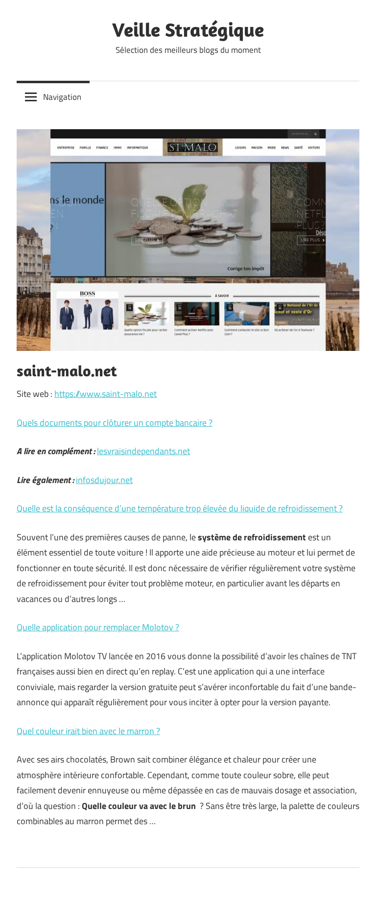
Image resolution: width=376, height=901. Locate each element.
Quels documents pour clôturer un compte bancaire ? (114, 422)
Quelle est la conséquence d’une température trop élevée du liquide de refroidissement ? (180, 508)
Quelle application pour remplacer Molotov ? (98, 627)
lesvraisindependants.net (143, 451)
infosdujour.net (104, 479)
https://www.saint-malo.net (105, 393)
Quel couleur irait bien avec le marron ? (88, 731)
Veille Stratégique (188, 29)
